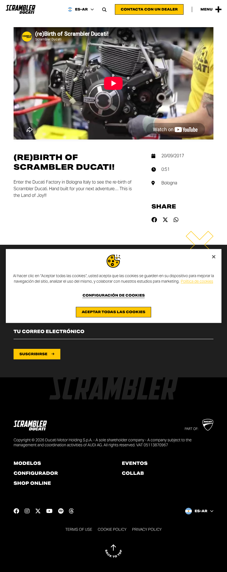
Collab (133, 473)
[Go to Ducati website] (207, 425)
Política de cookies (197, 281)
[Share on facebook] (154, 220)
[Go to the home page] (20, 9)
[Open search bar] (104, 9)
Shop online (32, 483)
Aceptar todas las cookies (113, 312)
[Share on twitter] (165, 220)
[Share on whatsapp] (176, 220)
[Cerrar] (214, 257)
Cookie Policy (112, 529)
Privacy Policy (147, 529)
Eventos (135, 463)
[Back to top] (113, 551)
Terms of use (78, 529)
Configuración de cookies (113, 295)
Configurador (36, 473)
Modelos (27, 463)
